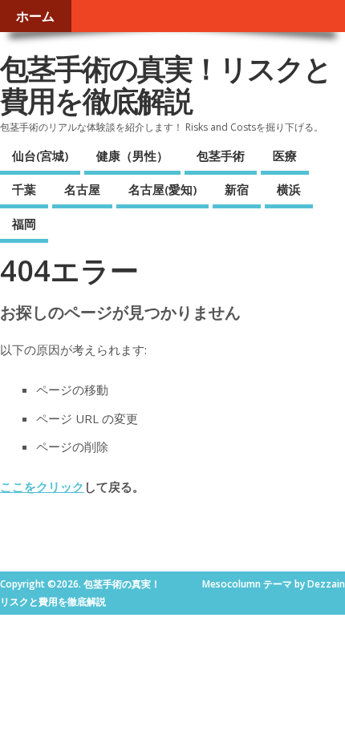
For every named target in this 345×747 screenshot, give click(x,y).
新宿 (237, 189)
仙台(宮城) (40, 155)
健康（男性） (132, 155)
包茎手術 (221, 155)
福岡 (24, 224)
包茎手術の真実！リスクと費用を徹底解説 (165, 84)
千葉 (24, 189)
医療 (285, 155)
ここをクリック (42, 486)
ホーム (35, 16)
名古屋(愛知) (162, 189)
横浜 (289, 189)
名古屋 (82, 189)
